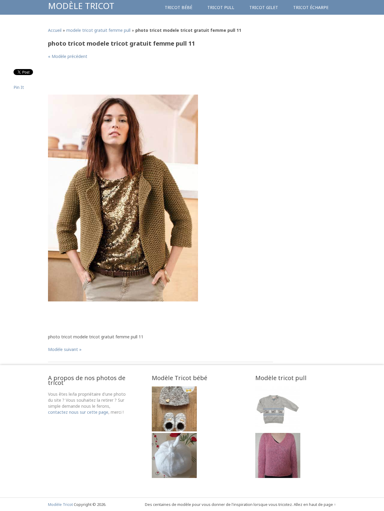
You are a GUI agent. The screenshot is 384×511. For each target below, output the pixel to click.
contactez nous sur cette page (78, 412)
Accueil (55, 30)
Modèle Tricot (81, 5)
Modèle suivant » (65, 349)
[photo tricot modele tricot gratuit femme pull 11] (123, 300)
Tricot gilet (263, 7)
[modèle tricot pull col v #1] (277, 476)
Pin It (19, 87)
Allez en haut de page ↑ (315, 504)
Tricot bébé (178, 7)
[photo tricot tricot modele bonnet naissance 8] (174, 430)
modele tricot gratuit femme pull (98, 30)
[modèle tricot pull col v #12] (277, 430)
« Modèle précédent (67, 56)
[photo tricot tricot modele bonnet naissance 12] (174, 476)
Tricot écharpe (310, 7)
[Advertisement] (157, 79)
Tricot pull (220, 7)
